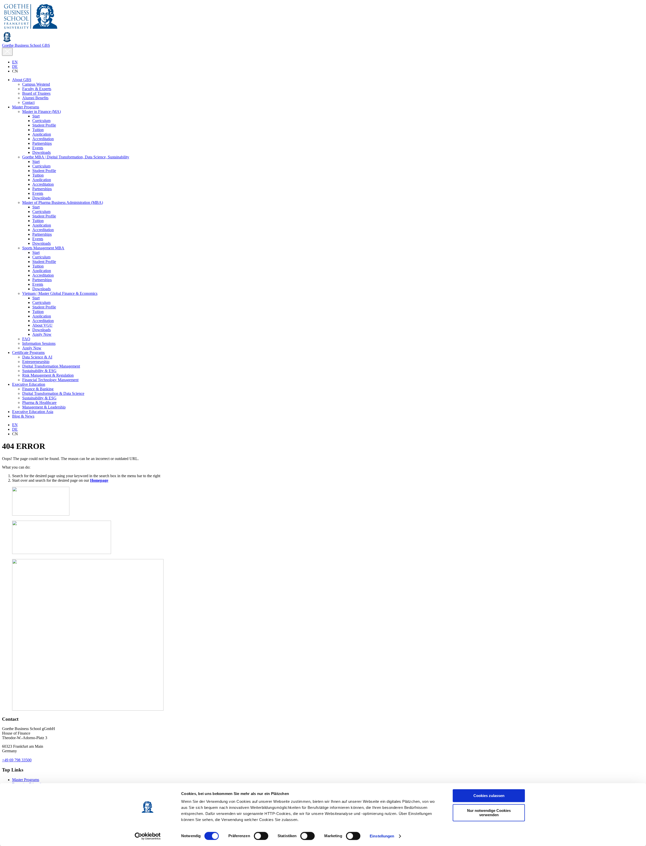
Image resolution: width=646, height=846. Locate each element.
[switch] (261, 836)
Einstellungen (382, 836)
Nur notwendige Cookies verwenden (489, 812)
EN (15, 62)
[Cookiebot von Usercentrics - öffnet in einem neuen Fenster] (148, 836)
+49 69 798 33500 (17, 760)
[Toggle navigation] (7, 52)
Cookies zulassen (488, 795)
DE (15, 66)
